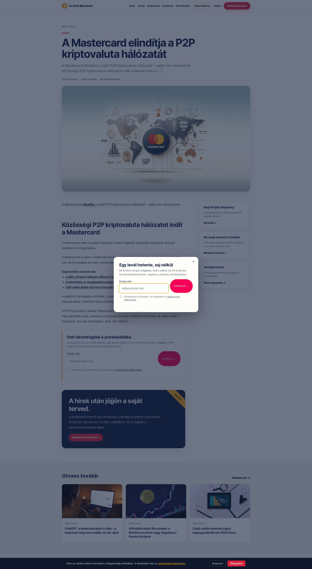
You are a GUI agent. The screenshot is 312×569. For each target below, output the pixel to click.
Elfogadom (236, 563)
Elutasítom (217, 563)
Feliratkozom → (181, 286)
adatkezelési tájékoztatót (171, 563)
